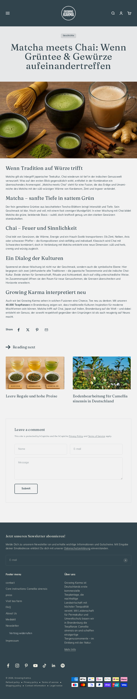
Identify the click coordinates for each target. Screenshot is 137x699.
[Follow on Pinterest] (26, 665)
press (9, 595)
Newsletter (12, 626)
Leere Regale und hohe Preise (31, 396)
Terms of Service (96, 436)
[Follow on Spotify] (62, 665)
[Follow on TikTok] (44, 665)
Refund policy (13, 682)
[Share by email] (46, 329)
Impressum (12, 641)
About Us (11, 613)
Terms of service (50, 682)
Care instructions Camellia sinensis (26, 589)
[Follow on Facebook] (8, 665)
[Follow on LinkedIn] (53, 665)
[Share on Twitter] (27, 329)
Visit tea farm (14, 601)
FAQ (8, 607)
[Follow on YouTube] (35, 665)
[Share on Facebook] (18, 329)
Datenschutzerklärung (77, 548)
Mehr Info (70, 649)
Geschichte (68, 36)
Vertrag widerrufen (20, 633)
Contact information (35, 686)
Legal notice (56, 686)
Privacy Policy (76, 436)
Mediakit (11, 619)
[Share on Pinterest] (37, 329)
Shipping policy (13, 686)
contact (10, 583)
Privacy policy (31, 682)
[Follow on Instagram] (17, 665)
